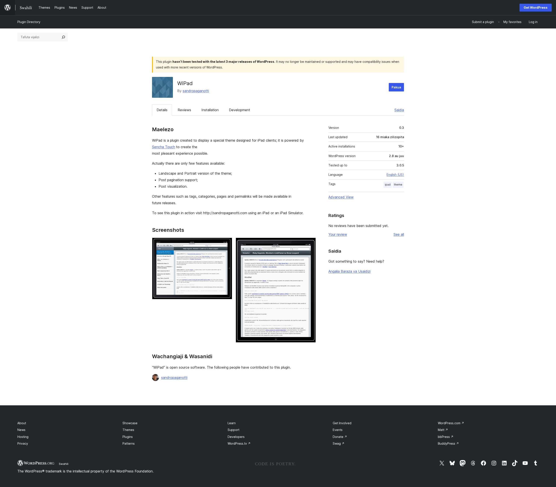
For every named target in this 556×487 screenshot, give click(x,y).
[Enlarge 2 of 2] (310, 243)
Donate (340, 437)
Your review (337, 234)
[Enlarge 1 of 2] (226, 243)
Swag (338, 443)
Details (162, 110)
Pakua (396, 87)
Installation (210, 110)
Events (338, 430)
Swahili (63, 463)
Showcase (129, 423)
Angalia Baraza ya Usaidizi (349, 271)
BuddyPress (448, 443)
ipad (388, 184)
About (21, 423)
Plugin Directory (28, 22)
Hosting (22, 437)
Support (233, 430)
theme (398, 184)
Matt (443, 430)
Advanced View (341, 197)
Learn (232, 423)
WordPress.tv (239, 443)
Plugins (127, 437)
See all (399, 234)
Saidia (399, 110)
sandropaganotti (196, 91)
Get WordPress (536, 7)
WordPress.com (451, 423)
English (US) (395, 174)
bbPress (445, 437)
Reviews (184, 110)
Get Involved (342, 423)
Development (239, 110)
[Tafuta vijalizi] (63, 37)
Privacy (22, 443)
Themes (128, 430)
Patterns (128, 443)
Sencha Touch (163, 147)
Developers (236, 437)
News (21, 430)
